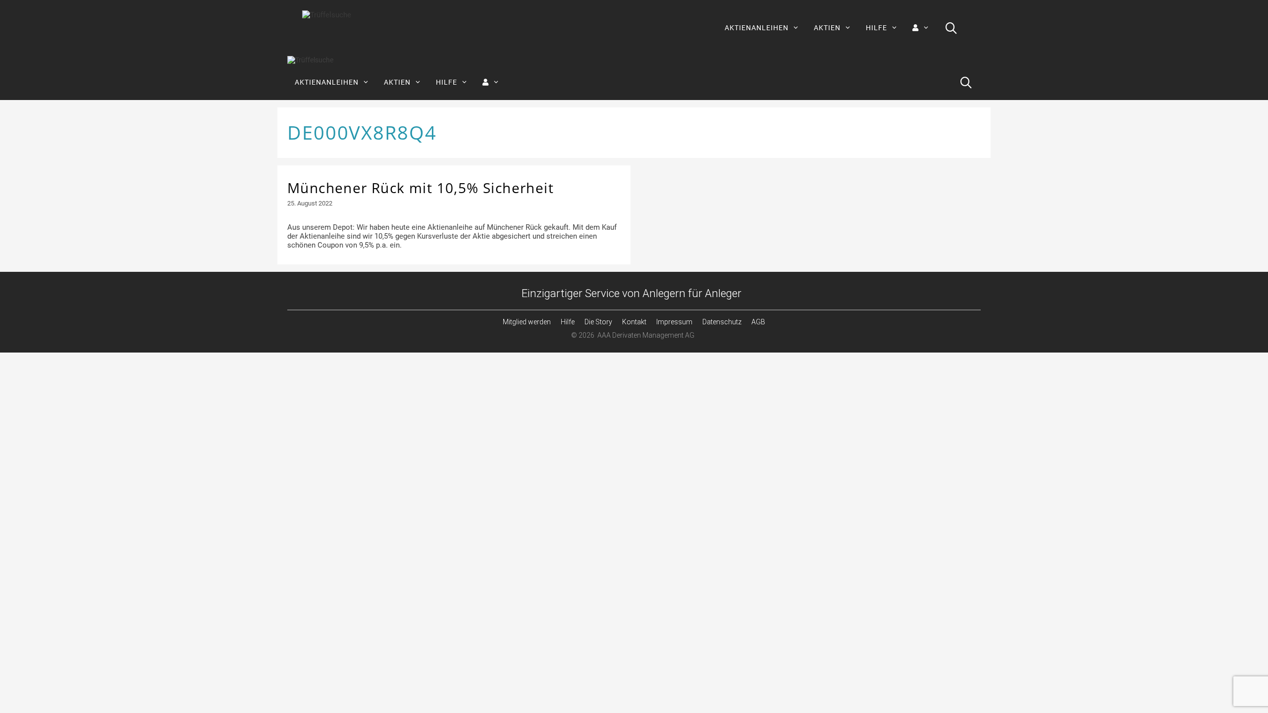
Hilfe (568, 322)
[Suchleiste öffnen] (951, 28)
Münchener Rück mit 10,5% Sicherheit (420, 187)
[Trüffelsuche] (310, 60)
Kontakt (634, 322)
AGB (758, 322)
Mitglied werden (527, 322)
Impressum (674, 322)
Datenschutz (721, 322)
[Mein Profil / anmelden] (921, 28)
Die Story (598, 322)
